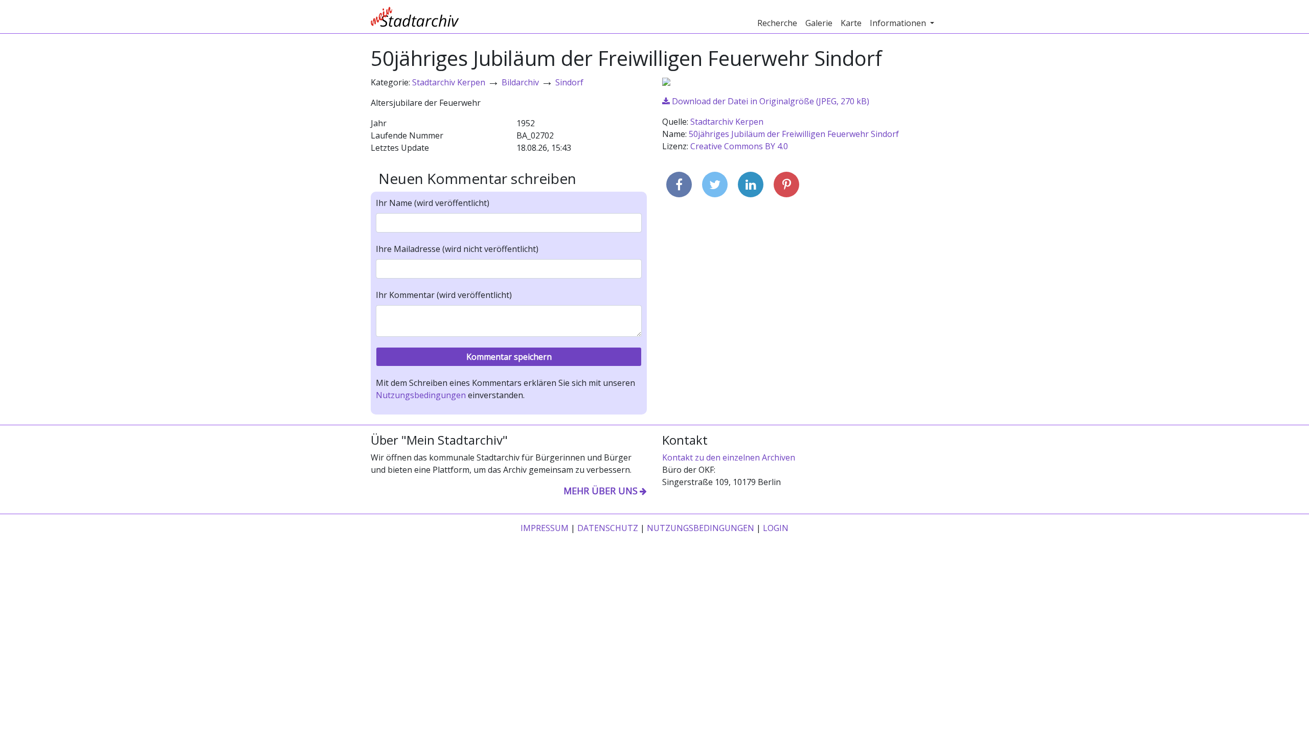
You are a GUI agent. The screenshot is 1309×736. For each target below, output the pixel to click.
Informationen (899, 23)
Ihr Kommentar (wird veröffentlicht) (444, 295)
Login (775, 528)
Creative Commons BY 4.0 (739, 146)
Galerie (818, 23)
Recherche (777, 23)
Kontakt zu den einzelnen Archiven (728, 457)
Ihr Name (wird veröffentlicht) (432, 203)
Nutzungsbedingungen (421, 395)
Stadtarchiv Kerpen (448, 82)
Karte (851, 23)
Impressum (545, 528)
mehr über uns (600, 491)
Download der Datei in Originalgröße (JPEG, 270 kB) (769, 101)
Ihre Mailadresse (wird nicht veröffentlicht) (457, 249)
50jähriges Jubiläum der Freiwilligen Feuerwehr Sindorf (794, 134)
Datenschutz (607, 528)
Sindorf (569, 82)
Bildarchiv (520, 82)
